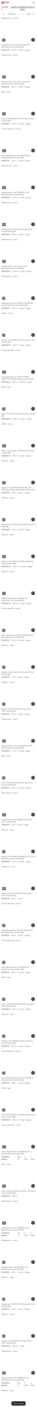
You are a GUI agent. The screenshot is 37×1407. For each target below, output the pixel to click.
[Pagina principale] (5, 2)
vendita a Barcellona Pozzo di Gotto (23, 8)
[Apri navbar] (34, 3)
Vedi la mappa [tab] (18, 1403)
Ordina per (11, 14)
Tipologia (29, 14)
